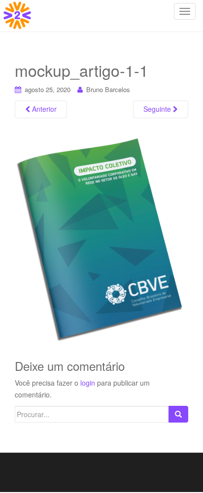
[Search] (178, 414)
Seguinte (158, 109)
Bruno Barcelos (108, 89)
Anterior (43, 109)
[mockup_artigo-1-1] (101, 240)
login (87, 383)
